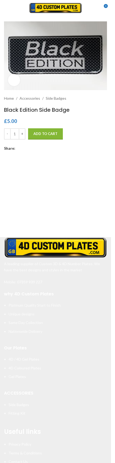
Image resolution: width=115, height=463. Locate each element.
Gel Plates (17, 376)
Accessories (30, 98)
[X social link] (25, 148)
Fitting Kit (17, 413)
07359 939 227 (29, 282)
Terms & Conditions (25, 453)
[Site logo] (55, 7)
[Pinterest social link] (31, 148)
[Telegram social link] (44, 148)
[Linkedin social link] (37, 148)
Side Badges (56, 98)
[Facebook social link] (18, 148)
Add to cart (45, 134)
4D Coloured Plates (25, 368)
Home (9, 98)
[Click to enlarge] (14, 80)
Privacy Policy (20, 444)
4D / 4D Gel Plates (24, 359)
